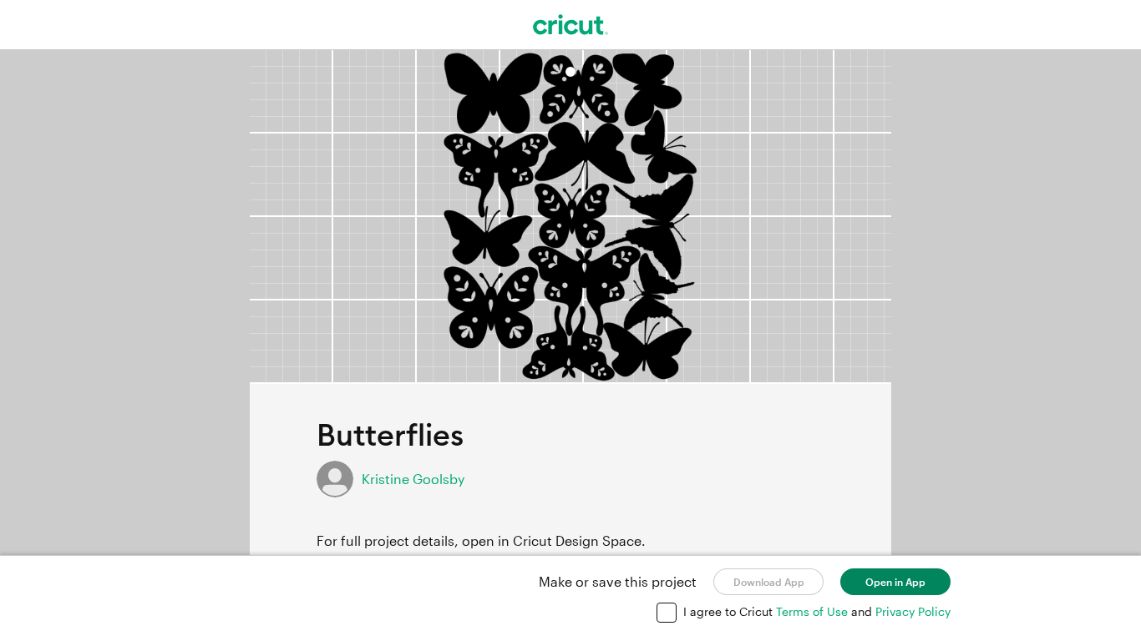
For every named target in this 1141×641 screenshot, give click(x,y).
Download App (768, 582)
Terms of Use (813, 611)
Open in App (895, 582)
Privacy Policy (913, 611)
